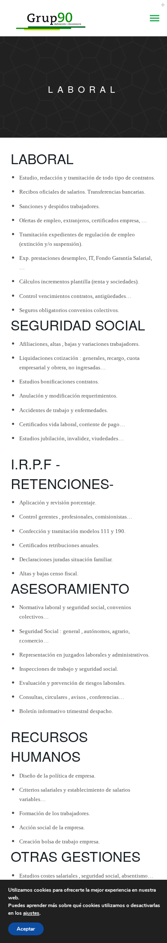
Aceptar (26, 928)
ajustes (31, 913)
